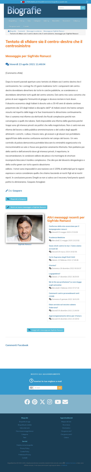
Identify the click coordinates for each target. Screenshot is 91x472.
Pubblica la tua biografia (25, 445)
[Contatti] (65, 403)
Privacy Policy (24, 448)
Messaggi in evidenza (34, 31)
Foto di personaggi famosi (24, 431)
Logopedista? (54, 274)
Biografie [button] (12, 21)
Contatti (26, 26)
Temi (29, 21)
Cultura (66, 437)
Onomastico (66, 428)
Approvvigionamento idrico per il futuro (65, 316)
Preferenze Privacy (25, 455)
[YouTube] (58, 403)
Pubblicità (64, 465)
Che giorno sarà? (14, 26)
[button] (16, 199)
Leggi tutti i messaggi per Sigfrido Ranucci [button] (47, 330)
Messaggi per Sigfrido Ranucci (54, 31)
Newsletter (55, 21)
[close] (87, 2)
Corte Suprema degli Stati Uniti (62, 257)
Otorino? (52, 265)
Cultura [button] (75, 21)
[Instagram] (49, 403)
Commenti (21, 31)
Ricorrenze (66, 21)
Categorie (37, 21)
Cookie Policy (24, 451)
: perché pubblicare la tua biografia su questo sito (45, 2)
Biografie (13, 31)
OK (83, 8)
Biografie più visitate (25, 425)
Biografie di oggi (24, 422)
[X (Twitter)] (42, 403)
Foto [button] (21, 21)
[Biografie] (26, 11)
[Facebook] (27, 403)
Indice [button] (46, 21)
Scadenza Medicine (57, 237)
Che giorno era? (66, 431)
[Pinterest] (34, 403)
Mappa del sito (66, 422)
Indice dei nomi (25, 428)
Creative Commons (70, 463)
